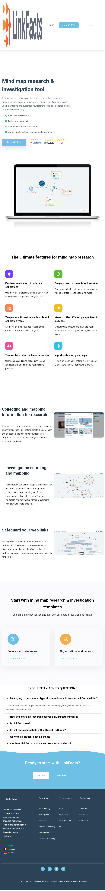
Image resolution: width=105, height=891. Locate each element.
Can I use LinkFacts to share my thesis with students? (40, 743)
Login (51, 25)
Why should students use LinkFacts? (31, 737)
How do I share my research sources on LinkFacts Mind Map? (45, 717)
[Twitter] (50, 869)
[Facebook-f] (43, 869)
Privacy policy (65, 881)
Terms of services (79, 881)
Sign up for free (14, 142)
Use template (15, 658)
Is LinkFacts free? (20, 723)
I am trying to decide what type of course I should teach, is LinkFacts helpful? (54, 698)
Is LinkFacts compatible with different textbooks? (38, 730)
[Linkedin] (56, 869)
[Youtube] (63, 869)
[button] (91, 25)
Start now (41, 775)
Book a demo (62, 775)
